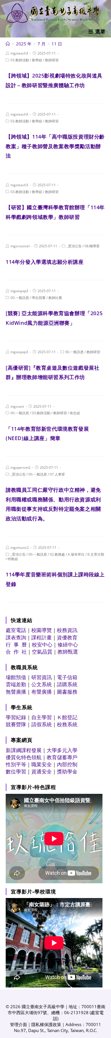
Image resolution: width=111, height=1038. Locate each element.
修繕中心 (67, 644)
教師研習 (52, 60)
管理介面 (18, 1024)
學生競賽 (39, 297)
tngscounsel (20, 246)
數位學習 (16, 771)
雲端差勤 (16, 684)
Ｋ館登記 (67, 717)
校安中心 (42, 644)
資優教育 (67, 637)
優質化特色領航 (24, 757)
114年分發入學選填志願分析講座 (45, 261)
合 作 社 (16, 651)
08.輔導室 (92, 246)
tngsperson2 (20, 467)
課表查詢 (16, 637)
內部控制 (67, 764)
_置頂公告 (74, 246)
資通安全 (41, 771)
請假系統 (41, 724)
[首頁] (8, 44)
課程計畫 (41, 637)
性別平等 (16, 764)
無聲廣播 (16, 691)
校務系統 (67, 724)
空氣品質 (42, 651)
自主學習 (41, 717)
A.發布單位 (76, 554)
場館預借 (16, 677)
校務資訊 (67, 630)
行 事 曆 (16, 644)
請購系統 (67, 684)
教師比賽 (55, 297)
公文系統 (41, 684)
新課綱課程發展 (24, 750)
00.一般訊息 (20, 297)
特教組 (13, 558)
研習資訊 (41, 677)
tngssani (17, 406)
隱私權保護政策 (46, 1024)
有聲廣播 (41, 691)
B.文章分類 (95, 554)
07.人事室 (57, 474)
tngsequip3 (19, 290)
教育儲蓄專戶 (62, 757)
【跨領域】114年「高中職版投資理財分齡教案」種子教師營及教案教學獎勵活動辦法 (55, 146)
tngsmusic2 (20, 547)
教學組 (37, 60)
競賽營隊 (16, 724)
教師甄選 (67, 651)
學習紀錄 (16, 717)
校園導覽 (41, 630)
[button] (97, 31)
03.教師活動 (20, 60)
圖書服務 (67, 691)
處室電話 (16, 630)
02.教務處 (57, 554)
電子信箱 (67, 677)
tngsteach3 (19, 53)
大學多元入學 (62, 750)
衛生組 (75, 413)
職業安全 (41, 764)
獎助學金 (67, 771)
